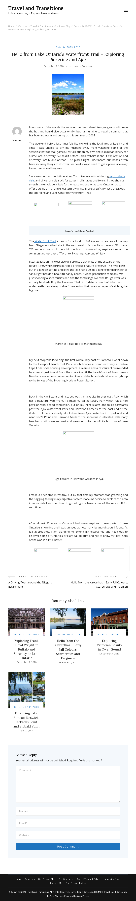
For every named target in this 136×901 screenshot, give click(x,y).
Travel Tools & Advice (89, 879)
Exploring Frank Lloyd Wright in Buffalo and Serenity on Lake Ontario (26, 649)
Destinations (66, 879)
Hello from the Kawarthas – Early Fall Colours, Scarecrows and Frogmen (67, 649)
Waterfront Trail (45, 241)
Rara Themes (56, 896)
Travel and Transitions (36, 8)
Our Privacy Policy (76, 883)
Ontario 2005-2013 (68, 47)
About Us (30, 879)
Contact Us (56, 883)
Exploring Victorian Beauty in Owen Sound (109, 645)
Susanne (17, 140)
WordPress (82, 896)
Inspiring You (112, 879)
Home (18, 879)
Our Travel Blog (47, 879)
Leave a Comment (83, 66)
